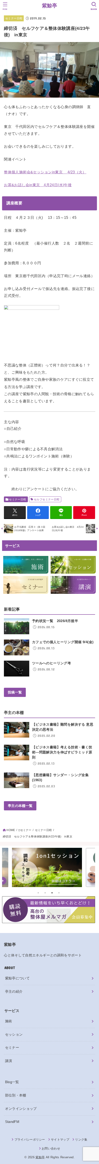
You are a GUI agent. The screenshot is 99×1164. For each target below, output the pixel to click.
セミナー (12, 1047)
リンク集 (81, 1139)
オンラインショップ (21, 1108)
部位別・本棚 (15, 1095)
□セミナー (24, 830)
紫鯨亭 (49, 5)
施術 (8, 1021)
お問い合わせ (51, 1148)
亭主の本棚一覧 (20, 806)
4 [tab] (59, 893)
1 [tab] (38, 893)
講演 (8, 1061)
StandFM (12, 1122)
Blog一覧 (12, 1082)
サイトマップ (60, 1139)
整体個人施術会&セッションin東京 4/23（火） (45, 172)
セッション (14, 1034)
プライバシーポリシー (30, 1139)
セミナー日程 (13, 18)
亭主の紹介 (14, 991)
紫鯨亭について (17, 978)
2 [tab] (45, 893)
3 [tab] (52, 893)
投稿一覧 (15, 692)
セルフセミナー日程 (47, 499)
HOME (10, 830)
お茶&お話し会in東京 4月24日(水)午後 (38, 185)
